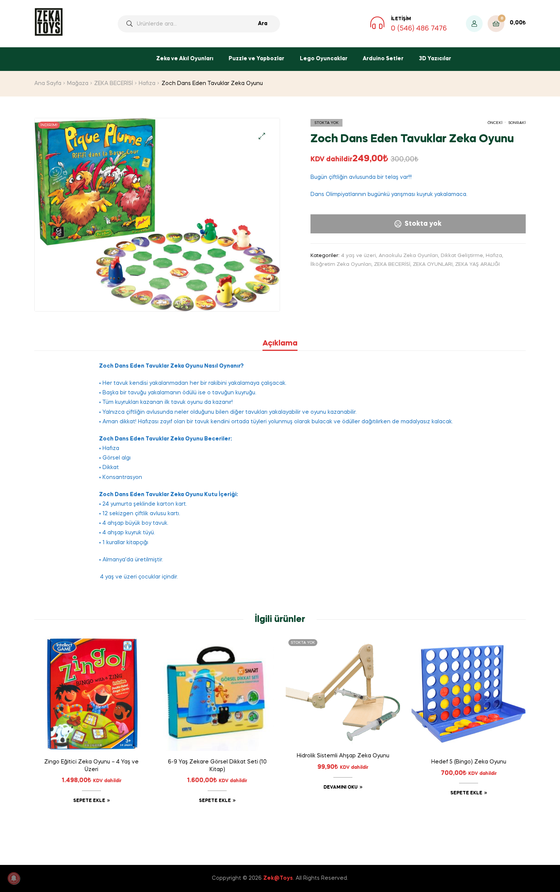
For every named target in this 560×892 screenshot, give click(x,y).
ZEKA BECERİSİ (113, 83)
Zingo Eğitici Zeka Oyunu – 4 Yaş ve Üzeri (91, 765)
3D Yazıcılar (435, 58)
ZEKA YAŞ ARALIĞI (477, 264)
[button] (261, 136)
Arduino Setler (383, 58)
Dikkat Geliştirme (462, 255)
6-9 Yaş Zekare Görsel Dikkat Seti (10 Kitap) (217, 765)
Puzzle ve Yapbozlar (256, 58)
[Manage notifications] (14, 878)
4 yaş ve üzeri (358, 255)
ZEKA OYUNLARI (433, 264)
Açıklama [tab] (280, 343)
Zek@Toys (278, 878)
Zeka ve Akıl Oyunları (184, 58)
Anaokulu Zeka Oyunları (408, 255)
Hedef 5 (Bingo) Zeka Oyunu (468, 762)
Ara (262, 23)
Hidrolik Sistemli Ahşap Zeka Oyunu (343, 756)
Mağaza (77, 83)
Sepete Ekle (89, 801)
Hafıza (147, 83)
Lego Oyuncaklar (323, 58)
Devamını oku (340, 787)
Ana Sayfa (47, 83)
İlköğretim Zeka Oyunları (340, 264)
